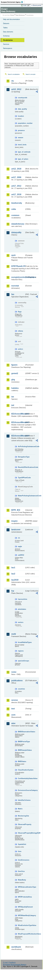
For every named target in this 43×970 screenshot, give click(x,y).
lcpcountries (21, 599)
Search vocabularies (14, 74)
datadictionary (17, 224)
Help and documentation (11, 19)
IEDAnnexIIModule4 (18, 436)
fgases (14, 365)
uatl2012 (21, 555)
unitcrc (20, 349)
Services (6, 44)
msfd (13, 634)
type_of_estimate (21, 152)
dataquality (16, 232)
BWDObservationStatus (21, 732)
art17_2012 (16, 186)
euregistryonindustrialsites (18, 277)
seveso (14, 700)
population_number (21, 123)
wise (13, 723)
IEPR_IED (15, 510)
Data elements (8, 32)
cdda (13, 209)
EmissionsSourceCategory (21, 790)
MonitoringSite (21, 816)
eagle (20, 546)
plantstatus (21, 609)
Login (24, 5)
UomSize (21, 871)
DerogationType (21, 457)
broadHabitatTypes (21, 642)
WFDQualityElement (21, 907)
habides (15, 388)
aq (12, 81)
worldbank (16, 947)
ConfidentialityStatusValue (21, 778)
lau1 (13, 568)
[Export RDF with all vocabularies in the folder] (37, 92)
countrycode (21, 98)
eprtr (13, 255)
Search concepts (30, 74)
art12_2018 (16, 169)
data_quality (21, 109)
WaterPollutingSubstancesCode (21, 496)
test (13, 709)
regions (21, 651)
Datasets (6, 23)
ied (12, 405)
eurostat (15, 286)
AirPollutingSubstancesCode (21, 446)
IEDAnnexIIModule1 (18, 414)
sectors (20, 622)
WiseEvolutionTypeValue (21, 925)
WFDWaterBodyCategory (21, 915)
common (15, 215)
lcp (12, 591)
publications (17, 681)
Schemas (6, 36)
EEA (12, 2)
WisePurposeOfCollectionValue (21, 934)
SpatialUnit (21, 844)
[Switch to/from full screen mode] (29, 5)
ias (12, 397)
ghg (13, 380)
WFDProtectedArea (21, 897)
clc (19, 538)
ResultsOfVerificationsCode (21, 467)
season (20, 137)
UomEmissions (21, 860)
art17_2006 (16, 177)
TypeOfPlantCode (21, 477)
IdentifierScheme (21, 800)
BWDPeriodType (21, 741)
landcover (15, 530)
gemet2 (14, 373)
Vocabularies (8, 40)
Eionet (12, 15)
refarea (20, 331)
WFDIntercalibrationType (21, 887)
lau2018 (14, 580)
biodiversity (16, 203)
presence (21, 130)
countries (21, 689)
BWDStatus (21, 761)
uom (13, 715)
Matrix (20, 809)
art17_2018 (16, 194)
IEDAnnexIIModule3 (18, 422)
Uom (19, 851)
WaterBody (21, 880)
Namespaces (7, 48)
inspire (14, 521)
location (21, 116)
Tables (5, 28)
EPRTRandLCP (18, 266)
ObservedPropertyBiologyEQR (21, 833)
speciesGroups (21, 661)
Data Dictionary (20, 15)
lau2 (13, 574)
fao (12, 294)
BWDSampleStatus (21, 750)
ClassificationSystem (21, 770)
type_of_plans (21, 159)
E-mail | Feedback (9, 962)
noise (13, 672)
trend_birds (21, 145)
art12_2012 (16, 89)
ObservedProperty (21, 824)
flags (20, 312)
